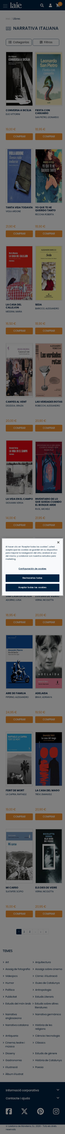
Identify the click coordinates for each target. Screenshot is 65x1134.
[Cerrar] (58, 542)
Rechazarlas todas (32, 578)
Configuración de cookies (32, 569)
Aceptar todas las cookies (32, 588)
